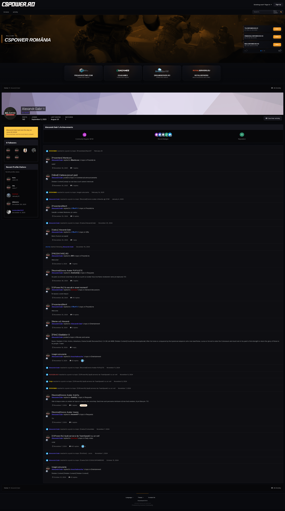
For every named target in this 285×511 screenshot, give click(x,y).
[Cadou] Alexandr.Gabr (88, 223)
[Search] (281, 12)
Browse (6, 12)
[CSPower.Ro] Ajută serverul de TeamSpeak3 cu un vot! (98, 374)
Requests (90, 273)
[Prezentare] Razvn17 (84, 151)
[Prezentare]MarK (59, 206)
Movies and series (83, 337)
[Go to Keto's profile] (8, 179)
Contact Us (151, 497)
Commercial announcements (86, 178)
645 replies (75, 446)
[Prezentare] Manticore (62, 158)
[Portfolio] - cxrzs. (86, 453)
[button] (262, 50)
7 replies (75, 168)
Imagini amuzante (83, 192)
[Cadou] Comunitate (87, 429)
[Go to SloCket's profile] (8, 195)
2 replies (75, 185)
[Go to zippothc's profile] (8, 157)
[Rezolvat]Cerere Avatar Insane (65, 412)
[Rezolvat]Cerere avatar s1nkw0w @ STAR (95, 199)
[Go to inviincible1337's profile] (8, 211)
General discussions (92, 290)
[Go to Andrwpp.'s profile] (25, 150)
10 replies (75, 216)
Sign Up (278, 4)
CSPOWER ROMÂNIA (28, 39)
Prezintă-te (91, 160)
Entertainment (95, 324)
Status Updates (275, 11)
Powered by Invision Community (142, 505)
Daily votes (89, 438)
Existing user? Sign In (262, 4)
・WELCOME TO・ (12, 35)
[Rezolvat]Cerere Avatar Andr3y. (65, 395)
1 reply (74, 240)
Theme (140, 497)
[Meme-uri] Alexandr (60, 321)
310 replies (76, 298)
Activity (15, 12)
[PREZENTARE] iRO (60, 253)
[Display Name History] (44, 108)
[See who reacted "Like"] (82, 360)
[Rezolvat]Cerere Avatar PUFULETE (67, 270)
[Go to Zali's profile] (8, 150)
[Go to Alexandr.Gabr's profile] (48, 159)
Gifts (87, 232)
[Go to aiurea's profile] (16, 157)
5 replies (74, 405)
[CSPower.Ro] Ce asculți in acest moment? (70, 287)
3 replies (74, 422)
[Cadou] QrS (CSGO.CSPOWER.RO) (92, 460)
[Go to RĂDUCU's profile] (8, 203)
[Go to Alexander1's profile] (16, 150)
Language (129, 497)
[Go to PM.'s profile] (8, 187)
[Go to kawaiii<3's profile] (33, 150)
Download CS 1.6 (142, 500)
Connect (277, 29)
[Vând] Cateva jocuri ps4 (65, 175)
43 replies (74, 360)
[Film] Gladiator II (61, 334)
